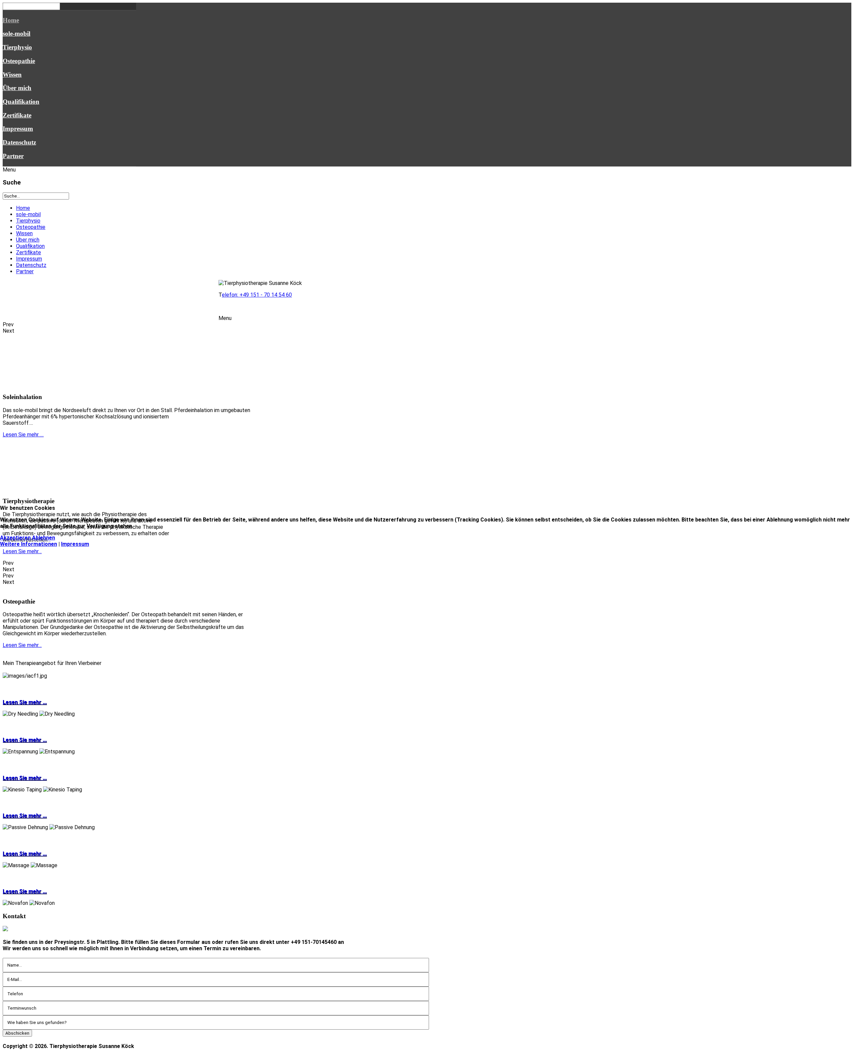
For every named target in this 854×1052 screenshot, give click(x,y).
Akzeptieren (15, 538)
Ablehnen (43, 538)
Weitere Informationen (28, 544)
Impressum (75, 544)
